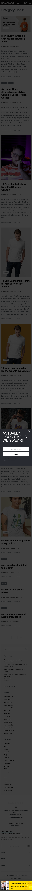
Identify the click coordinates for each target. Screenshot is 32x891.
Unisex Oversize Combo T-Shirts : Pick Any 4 (20, 883)
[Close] (29, 431)
